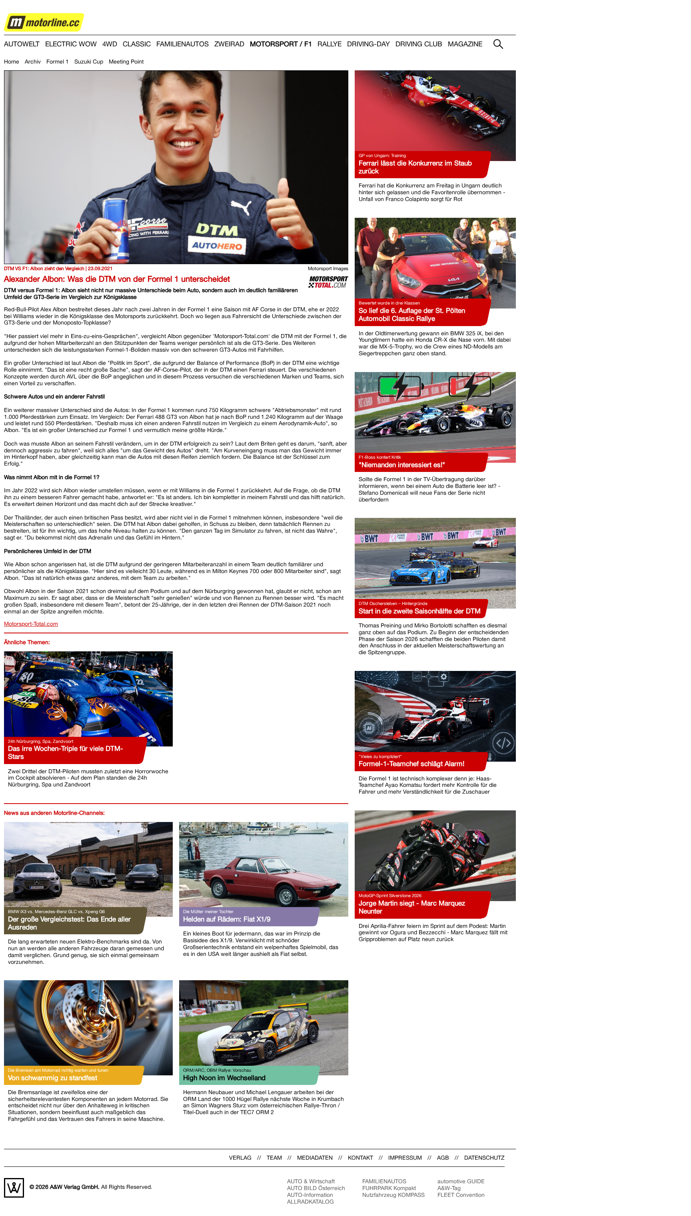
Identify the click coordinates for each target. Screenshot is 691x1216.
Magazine (465, 44)
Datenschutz (484, 1157)
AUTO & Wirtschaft (311, 1181)
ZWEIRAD (229, 44)
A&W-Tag (449, 1188)
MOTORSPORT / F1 (281, 44)
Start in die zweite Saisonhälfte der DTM (420, 611)
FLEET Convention (461, 1195)
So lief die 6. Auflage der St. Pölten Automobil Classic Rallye (412, 314)
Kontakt (360, 1157)
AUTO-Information (310, 1195)
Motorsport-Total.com (31, 624)
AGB (443, 1157)
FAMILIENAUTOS (182, 44)
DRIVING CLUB (418, 44)
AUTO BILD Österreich (316, 1188)
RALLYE (330, 44)
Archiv (33, 61)
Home (11, 61)
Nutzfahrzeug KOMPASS (393, 1195)
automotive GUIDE (461, 1181)
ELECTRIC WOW (71, 44)
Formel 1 (57, 61)
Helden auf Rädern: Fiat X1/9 (226, 919)
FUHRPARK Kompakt (389, 1188)
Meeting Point (126, 61)
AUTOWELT (22, 44)
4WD (109, 44)
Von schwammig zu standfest (52, 1078)
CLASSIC (137, 44)
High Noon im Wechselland (224, 1078)
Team (274, 1157)
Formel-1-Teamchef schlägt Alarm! (411, 764)
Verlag (240, 1157)
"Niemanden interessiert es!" (402, 465)
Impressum (405, 1157)
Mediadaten (315, 1157)
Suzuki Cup (88, 61)
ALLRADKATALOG (310, 1201)
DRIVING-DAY (368, 44)
